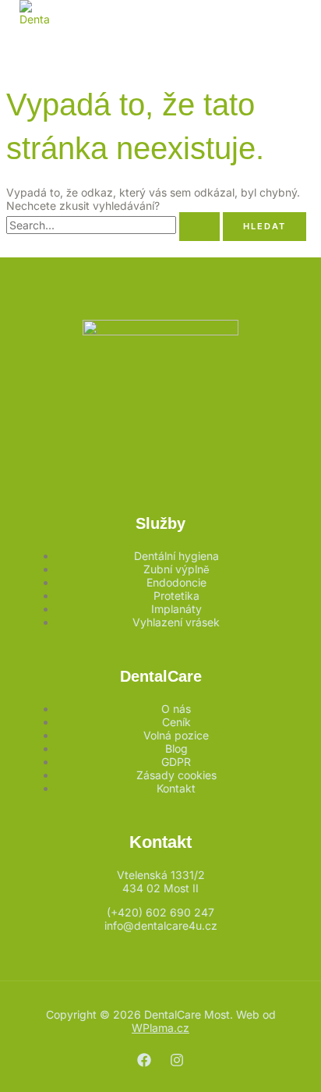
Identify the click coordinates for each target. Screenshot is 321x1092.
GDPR (176, 761)
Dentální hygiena (176, 555)
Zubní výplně (176, 569)
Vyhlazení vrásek (176, 622)
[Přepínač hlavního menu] (54, 44)
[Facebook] (144, 1062)
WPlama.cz (160, 1027)
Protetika (176, 595)
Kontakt (176, 788)
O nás (176, 708)
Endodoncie (176, 582)
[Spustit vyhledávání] (199, 226)
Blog (176, 748)
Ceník (176, 722)
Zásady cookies (176, 775)
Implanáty (176, 608)
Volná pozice (176, 735)
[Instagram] (177, 1062)
